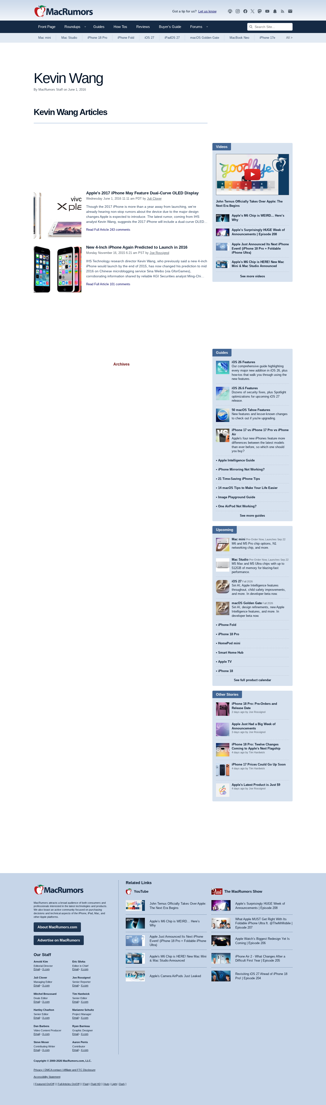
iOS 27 (149, 37)
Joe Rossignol (159, 253)
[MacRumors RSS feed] (282, 11)
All (289, 37)
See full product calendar (252, 680)
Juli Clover (154, 198)
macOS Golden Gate (204, 37)
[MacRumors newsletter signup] (290, 11)
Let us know (207, 11)
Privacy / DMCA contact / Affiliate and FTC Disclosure (64, 1069)
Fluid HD (96, 1084)
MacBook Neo (239, 37)
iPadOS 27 (172, 37)
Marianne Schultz (83, 1009)
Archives (121, 364)
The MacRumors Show (243, 891)
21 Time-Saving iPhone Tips (239, 479)
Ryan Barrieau (81, 1026)
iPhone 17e (267, 37)
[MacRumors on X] (252, 11)
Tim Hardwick (80, 993)
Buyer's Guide (170, 27)
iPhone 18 (225, 671)
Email (37, 969)
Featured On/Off (44, 1084)
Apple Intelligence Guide (236, 460)
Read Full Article (97, 229)
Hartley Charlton (44, 1009)
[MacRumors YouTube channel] (267, 11)
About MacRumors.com (57, 927)
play (252, 174)
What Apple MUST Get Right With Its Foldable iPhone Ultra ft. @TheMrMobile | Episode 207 (263, 923)
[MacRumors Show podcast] (230, 11)
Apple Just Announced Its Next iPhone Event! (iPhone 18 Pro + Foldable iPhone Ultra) (260, 248)
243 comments (120, 229)
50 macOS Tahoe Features (251, 410)
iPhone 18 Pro (97, 37)
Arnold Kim (41, 961)
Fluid (86, 1084)
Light (114, 1084)
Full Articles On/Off (68, 1084)
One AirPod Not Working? (237, 506)
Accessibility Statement (47, 1076)
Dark (122, 1084)
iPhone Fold (126, 37)
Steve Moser (41, 1042)
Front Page (46, 27)
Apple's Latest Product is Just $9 (256, 785)
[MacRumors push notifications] (275, 11)
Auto (106, 1084)
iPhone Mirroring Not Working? (241, 469)
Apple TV (225, 661)
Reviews (143, 27)
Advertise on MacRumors (58, 940)
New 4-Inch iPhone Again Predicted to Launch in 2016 (136, 247)
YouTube (141, 891)
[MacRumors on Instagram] (237, 11)
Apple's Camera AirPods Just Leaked (175, 976)
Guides (99, 27)
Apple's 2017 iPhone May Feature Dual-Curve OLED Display (142, 193)
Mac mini (44, 37)
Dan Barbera (41, 1026)
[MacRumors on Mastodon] (259, 11)
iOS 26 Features (243, 362)
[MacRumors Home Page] (63, 11)
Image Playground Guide (236, 497)
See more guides (252, 515)
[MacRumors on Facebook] (245, 11)
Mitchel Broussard (45, 993)
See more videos (252, 276)
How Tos (120, 27)
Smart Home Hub (230, 652)
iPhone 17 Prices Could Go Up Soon (259, 764)
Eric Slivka (78, 961)
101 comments (120, 284)
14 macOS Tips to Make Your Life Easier (248, 488)
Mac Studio (69, 37)
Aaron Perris (80, 1042)
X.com (46, 969)
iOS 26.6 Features (245, 388)
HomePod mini (229, 643)
